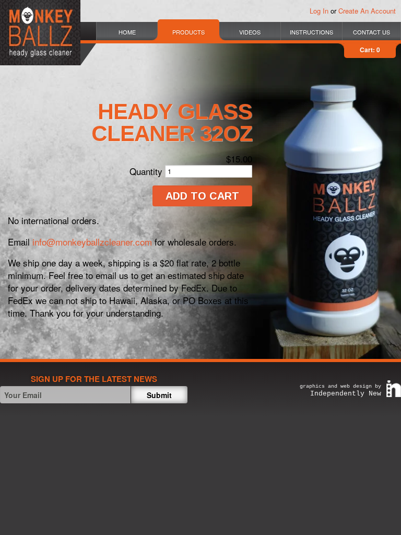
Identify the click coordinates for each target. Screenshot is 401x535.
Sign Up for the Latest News (94, 379)
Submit (159, 395)
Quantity (145, 171)
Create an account (367, 11)
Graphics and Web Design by (340, 390)
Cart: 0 (370, 49)
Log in (319, 11)
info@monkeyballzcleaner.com (92, 241)
